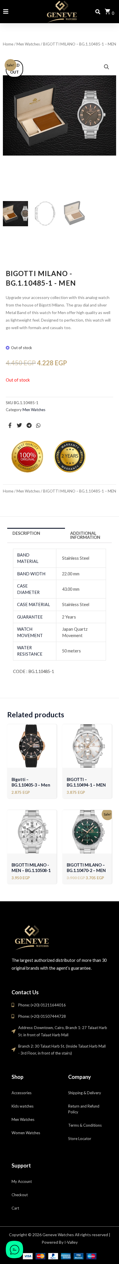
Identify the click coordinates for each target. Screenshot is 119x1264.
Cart (15, 1208)
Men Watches (28, 44)
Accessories (21, 1092)
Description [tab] (26, 533)
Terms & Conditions (85, 1125)
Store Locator (79, 1138)
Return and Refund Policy (83, 1109)
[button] (106, 67)
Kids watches (23, 1106)
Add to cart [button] (32, 758)
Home (8, 44)
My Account (22, 1181)
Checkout (20, 1194)
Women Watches (26, 1132)
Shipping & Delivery (84, 1092)
